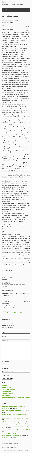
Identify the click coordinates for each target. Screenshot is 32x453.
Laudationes (5, 437)
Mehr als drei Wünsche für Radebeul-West (18, 313)
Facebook (4, 385)
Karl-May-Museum (6, 387)
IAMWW (9, 447)
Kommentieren (5, 293)
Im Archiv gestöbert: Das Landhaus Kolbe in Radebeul (16, 430)
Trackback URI (5, 295)
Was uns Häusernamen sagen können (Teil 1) (13, 410)
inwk (15, 447)
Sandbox (16, 443)
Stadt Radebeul (6, 395)
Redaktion (4, 279)
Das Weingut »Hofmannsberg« (10, 424)
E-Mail (3, 332)
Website (4, 336)
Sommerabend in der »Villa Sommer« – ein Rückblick (15, 418)
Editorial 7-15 (5, 311)
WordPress (9, 443)
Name (18, 323)
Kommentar (5, 340)
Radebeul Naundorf (7, 391)
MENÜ (5, 10)
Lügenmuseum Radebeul (8, 389)
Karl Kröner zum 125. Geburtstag (10, 422)
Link (3, 290)
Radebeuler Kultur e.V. (7, 393)
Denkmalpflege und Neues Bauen (16, 284)
